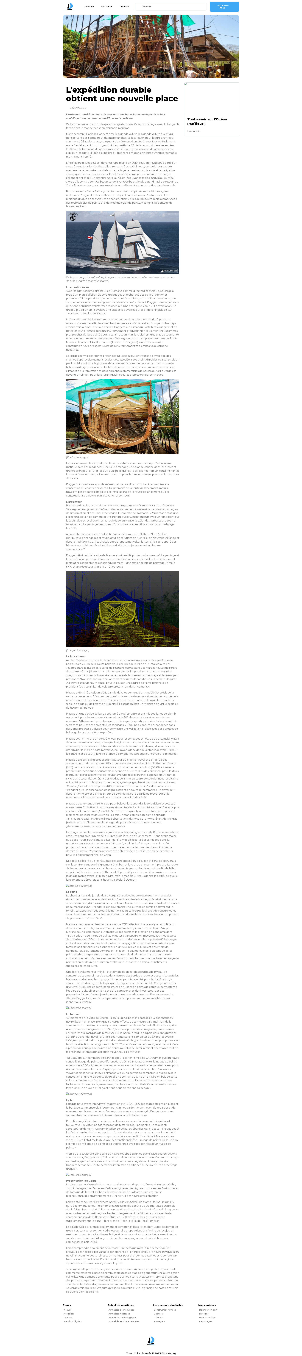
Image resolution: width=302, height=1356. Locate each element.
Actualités (106, 6)
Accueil (89, 6)
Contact (124, 6)
